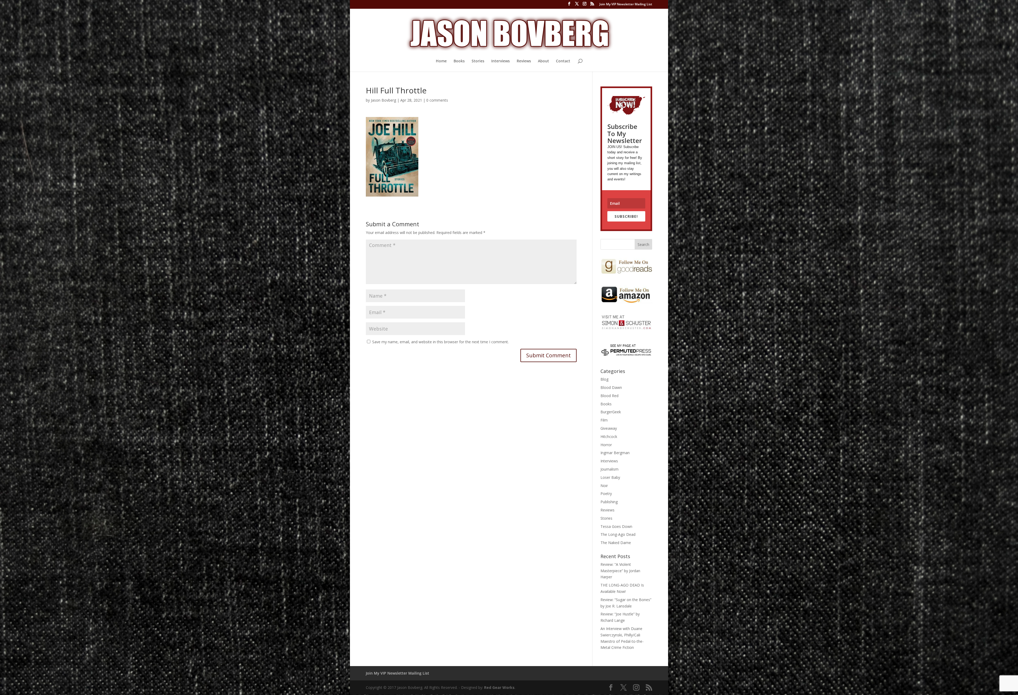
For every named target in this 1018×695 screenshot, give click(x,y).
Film (604, 420)
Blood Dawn (611, 387)
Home (441, 61)
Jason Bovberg (383, 100)
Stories (478, 61)
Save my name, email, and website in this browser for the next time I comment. (440, 341)
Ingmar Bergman (615, 452)
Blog (604, 379)
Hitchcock (608, 436)
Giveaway (608, 428)
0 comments (437, 100)
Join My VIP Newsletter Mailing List (625, 4)
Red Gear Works (499, 687)
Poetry (606, 493)
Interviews (500, 61)
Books (459, 61)
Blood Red (609, 395)
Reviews (524, 61)
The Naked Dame (615, 542)
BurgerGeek (610, 411)
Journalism (609, 469)
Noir (604, 485)
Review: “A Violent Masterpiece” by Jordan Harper (620, 571)
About (543, 61)
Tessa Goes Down (616, 526)
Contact (563, 61)
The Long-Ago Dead (617, 534)
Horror (606, 444)
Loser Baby (610, 477)
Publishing (609, 501)
